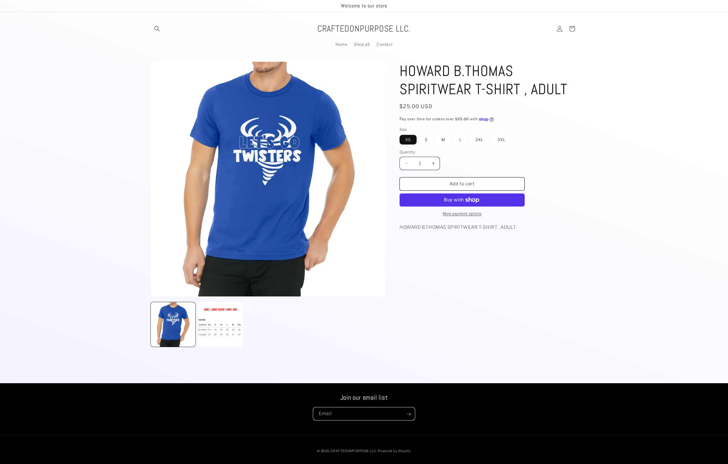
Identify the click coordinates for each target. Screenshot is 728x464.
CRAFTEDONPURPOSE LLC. (354, 451)
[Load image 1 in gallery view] (173, 324)
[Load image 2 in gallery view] (220, 324)
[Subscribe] (408, 414)
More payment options (462, 213)
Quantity (407, 152)
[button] (157, 28)
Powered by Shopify (394, 451)
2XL (479, 139)
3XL (501, 139)
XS (408, 139)
